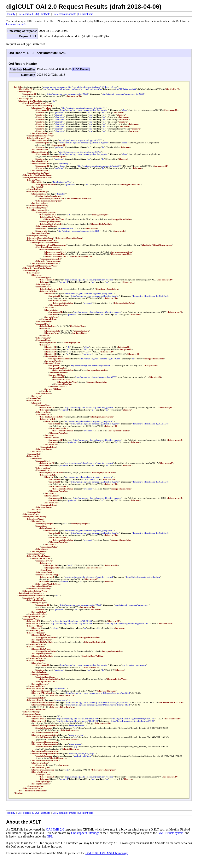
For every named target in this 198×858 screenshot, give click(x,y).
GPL (50, 836)
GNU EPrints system (170, 833)
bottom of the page (16, 24)
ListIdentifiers (85, 14)
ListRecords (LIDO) (28, 14)
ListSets (45, 14)
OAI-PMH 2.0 (55, 829)
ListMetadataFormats (64, 14)
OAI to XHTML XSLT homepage (106, 853)
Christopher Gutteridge (85, 833)
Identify (11, 14)
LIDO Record (81, 69)
